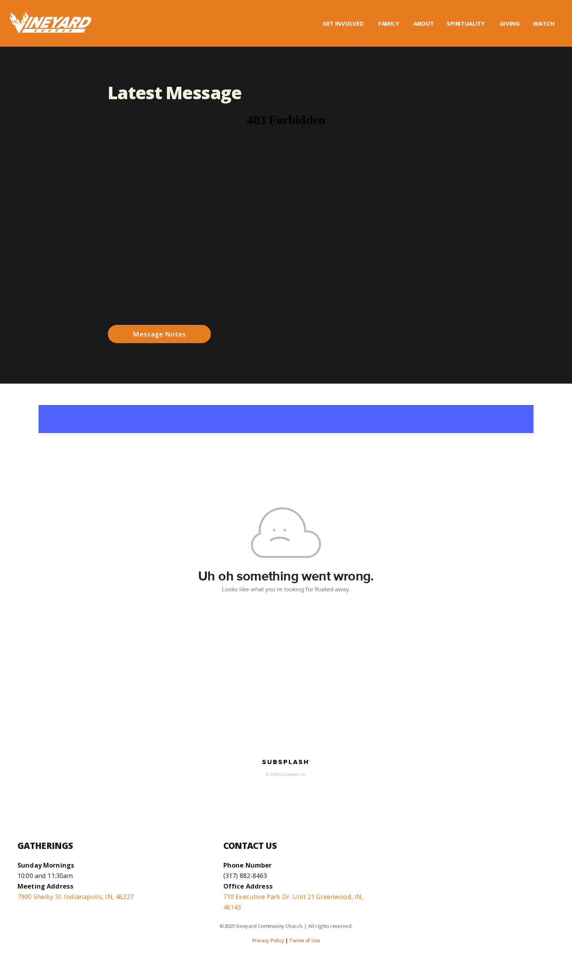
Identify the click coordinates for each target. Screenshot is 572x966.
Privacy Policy (268, 940)
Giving (510, 23)
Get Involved (344, 23)
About (424, 23)
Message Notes (159, 334)
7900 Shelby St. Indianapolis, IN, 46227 (75, 896)
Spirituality (466, 23)
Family (389, 23)
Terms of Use (304, 940)
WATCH (544, 23)
